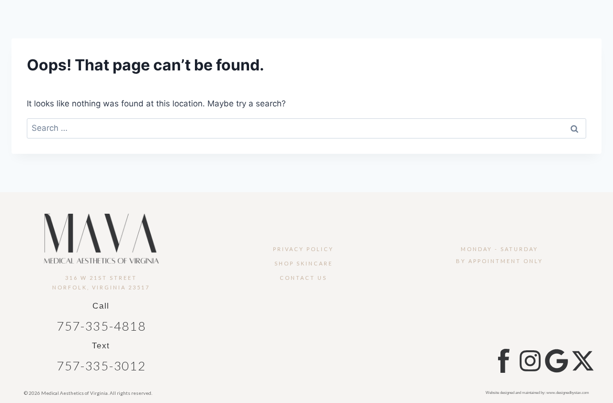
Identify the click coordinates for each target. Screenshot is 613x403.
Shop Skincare (303, 263)
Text (101, 345)
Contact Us (303, 278)
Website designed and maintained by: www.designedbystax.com (537, 393)
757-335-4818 (101, 326)
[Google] (556, 361)
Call (101, 306)
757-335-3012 (101, 365)
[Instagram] (530, 361)
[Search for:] (306, 128)
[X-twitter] (583, 361)
